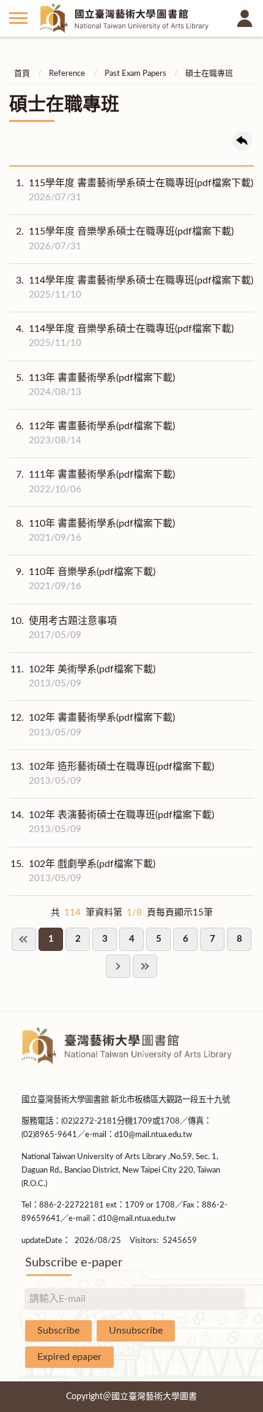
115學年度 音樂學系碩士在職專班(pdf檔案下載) (125, 238)
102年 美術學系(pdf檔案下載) (82, 676)
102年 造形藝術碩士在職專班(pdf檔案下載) (112, 774)
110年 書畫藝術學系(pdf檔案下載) (95, 531)
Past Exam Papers (135, 74)
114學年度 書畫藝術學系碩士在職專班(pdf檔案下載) (134, 287)
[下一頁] (118, 966)
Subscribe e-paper (73, 1262)
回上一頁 (242, 141)
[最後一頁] (145, 966)
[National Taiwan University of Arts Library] (131, 18)
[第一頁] (24, 939)
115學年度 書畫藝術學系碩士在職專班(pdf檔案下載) (134, 190)
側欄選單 (18, 18)
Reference (67, 74)
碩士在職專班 (209, 74)
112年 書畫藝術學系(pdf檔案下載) (95, 433)
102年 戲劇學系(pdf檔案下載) (82, 871)
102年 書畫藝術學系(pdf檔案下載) (92, 725)
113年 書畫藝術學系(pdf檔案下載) (95, 385)
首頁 (22, 74)
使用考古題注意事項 (63, 628)
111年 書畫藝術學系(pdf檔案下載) (95, 482)
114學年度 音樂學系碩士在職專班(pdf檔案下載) (125, 336)
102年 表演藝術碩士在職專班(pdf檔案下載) (112, 822)
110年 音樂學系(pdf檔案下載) (85, 579)
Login (244, 18)
